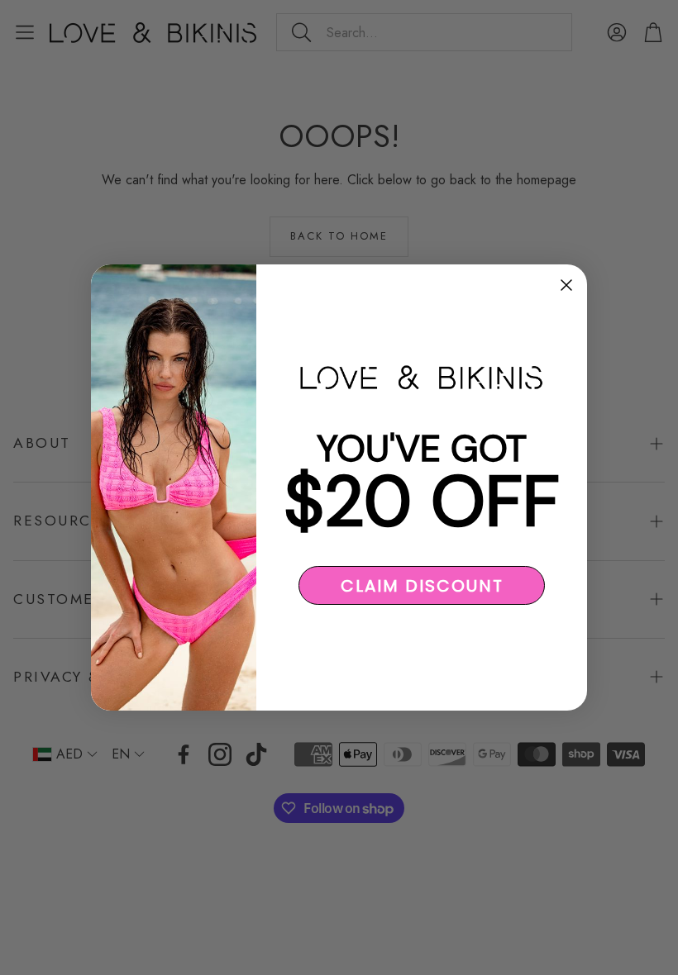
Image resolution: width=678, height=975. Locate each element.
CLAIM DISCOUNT (422, 585)
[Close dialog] (566, 285)
